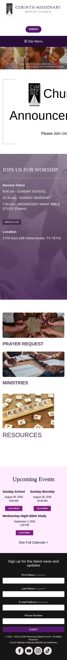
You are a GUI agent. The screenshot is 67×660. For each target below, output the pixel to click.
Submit (33, 629)
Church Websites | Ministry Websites (27, 642)
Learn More (13, 508)
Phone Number (34, 615)
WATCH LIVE (12, 222)
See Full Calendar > (33, 542)
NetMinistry (52, 642)
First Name (33, 574)
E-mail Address (33, 601)
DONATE (33, 29)
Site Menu (35, 41)
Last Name (33, 588)
